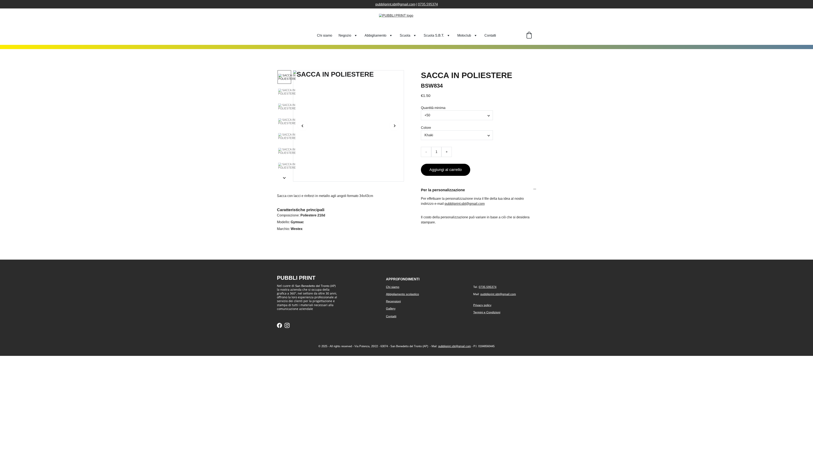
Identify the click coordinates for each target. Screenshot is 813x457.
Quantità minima (433, 108)
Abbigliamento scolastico (402, 294)
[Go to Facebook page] (279, 325)
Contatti (490, 35)
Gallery (390, 308)
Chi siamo (324, 35)
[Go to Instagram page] (287, 325)
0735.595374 (428, 4)
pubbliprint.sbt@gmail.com (395, 4)
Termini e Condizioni (486, 312)
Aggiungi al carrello (445, 170)
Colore (426, 127)
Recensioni (393, 301)
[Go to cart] (529, 36)
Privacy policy (482, 305)
